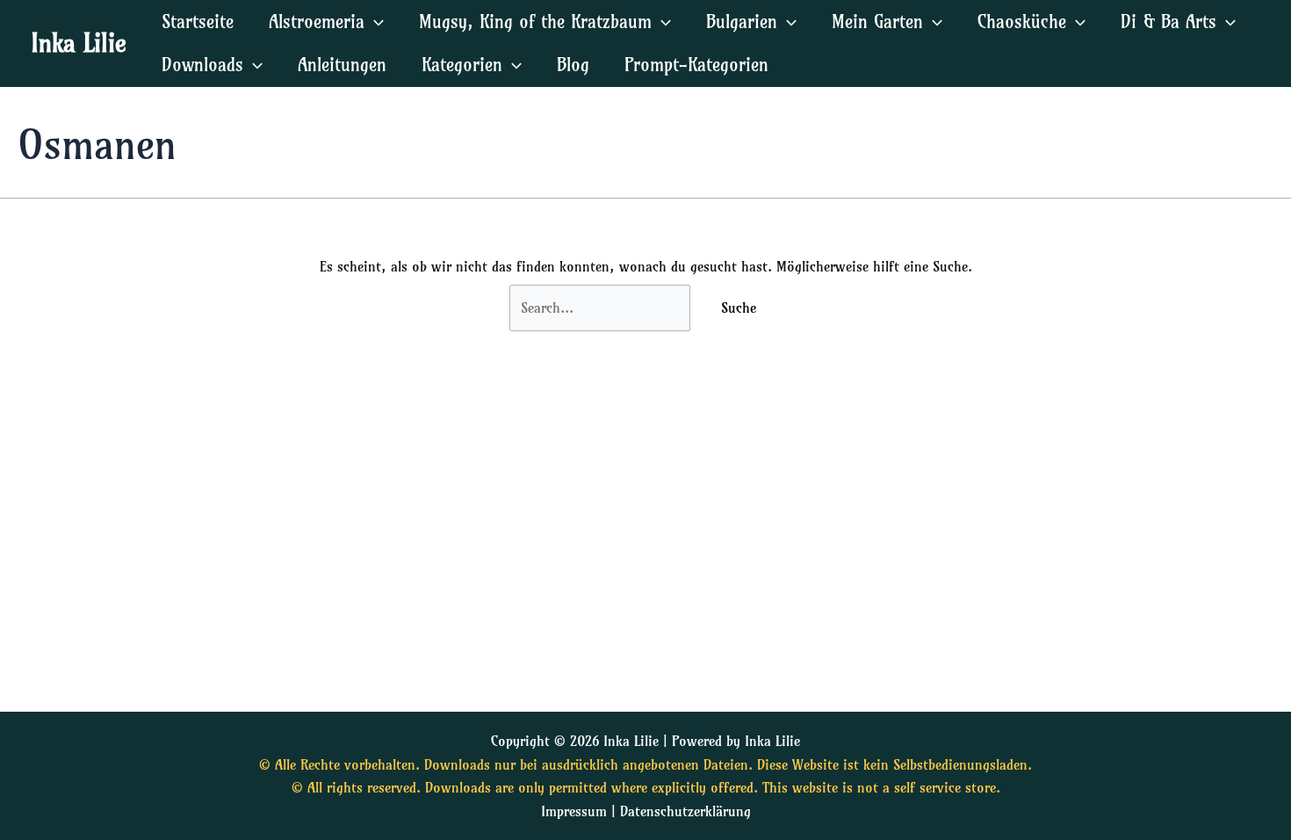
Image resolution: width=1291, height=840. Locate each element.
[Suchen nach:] (602, 307)
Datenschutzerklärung (685, 811)
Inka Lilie (78, 42)
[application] (374, 21)
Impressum (574, 811)
